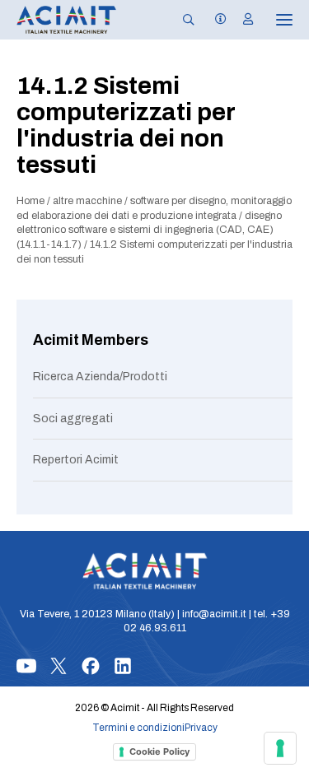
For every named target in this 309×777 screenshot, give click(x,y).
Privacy (201, 728)
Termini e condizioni (138, 728)
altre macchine (87, 201)
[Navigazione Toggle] (273, 20)
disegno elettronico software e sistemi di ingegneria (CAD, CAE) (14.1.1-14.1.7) (149, 230)
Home (30, 201)
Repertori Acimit (76, 460)
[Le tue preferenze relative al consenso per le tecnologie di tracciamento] (280, 748)
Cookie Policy (159, 751)
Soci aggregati (73, 418)
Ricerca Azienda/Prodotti (100, 376)
